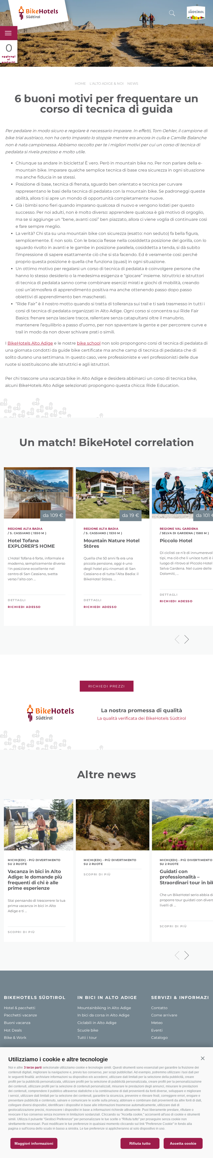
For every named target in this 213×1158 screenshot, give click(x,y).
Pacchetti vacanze (20, 1015)
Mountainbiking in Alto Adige (104, 1007)
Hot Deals (13, 1030)
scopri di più (21, 932)
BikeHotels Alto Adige (30, 343)
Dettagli (17, 600)
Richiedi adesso (24, 607)
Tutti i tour (87, 1037)
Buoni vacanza (17, 1022)
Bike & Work (15, 1037)
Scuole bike (87, 1030)
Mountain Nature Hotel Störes (111, 543)
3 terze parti (33, 1067)
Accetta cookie (183, 1143)
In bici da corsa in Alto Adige (103, 1015)
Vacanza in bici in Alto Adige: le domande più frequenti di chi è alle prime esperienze (35, 880)
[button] (203, 1058)
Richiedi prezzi (106, 686)
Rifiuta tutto (140, 1143)
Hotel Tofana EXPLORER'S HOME (31, 543)
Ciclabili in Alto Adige (96, 1022)
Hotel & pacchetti (19, 1007)
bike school (89, 343)
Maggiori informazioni (34, 1143)
